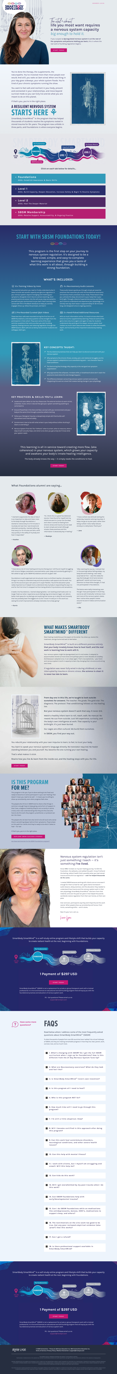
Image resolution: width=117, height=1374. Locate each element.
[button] (58, 179)
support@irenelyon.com (58, 1000)
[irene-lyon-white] (19, 1348)
